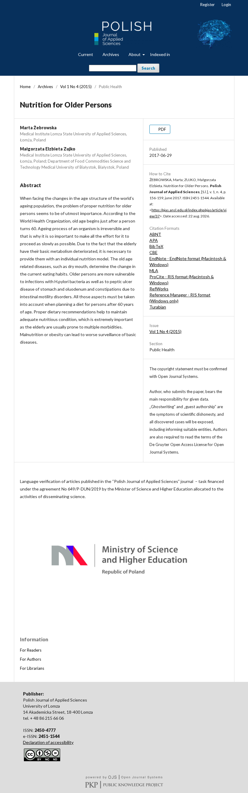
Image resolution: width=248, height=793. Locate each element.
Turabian (157, 306)
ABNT (155, 234)
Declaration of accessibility (48, 742)
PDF (162, 129)
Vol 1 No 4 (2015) (76, 86)
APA (153, 240)
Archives (111, 54)
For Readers (30, 650)
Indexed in (160, 54)
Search (148, 68)
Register (207, 4)
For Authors (30, 659)
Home (25, 86)
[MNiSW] (124, 607)
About (135, 54)
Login (226, 4)
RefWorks (158, 288)
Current (85, 54)
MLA (153, 270)
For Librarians (32, 668)
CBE (153, 252)
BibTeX (156, 246)
